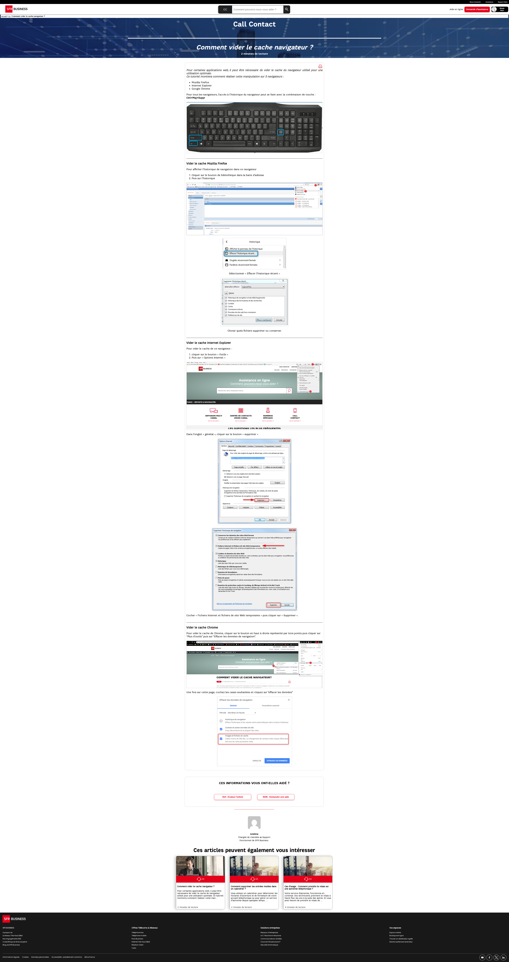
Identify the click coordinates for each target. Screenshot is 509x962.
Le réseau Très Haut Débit (13, 935)
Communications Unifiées (271, 939)
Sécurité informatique (269, 945)
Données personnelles (40, 957)
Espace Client (503, 2)
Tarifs (134, 948)
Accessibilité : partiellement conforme (67, 957)
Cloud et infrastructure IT (270, 942)
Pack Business (137, 939)
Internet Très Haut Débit (141, 942)
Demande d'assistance (477, 9)
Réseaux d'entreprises (269, 932)
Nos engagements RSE (12, 939)
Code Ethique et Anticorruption (15, 942)
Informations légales (11, 957)
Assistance (489, 2)
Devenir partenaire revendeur (401, 942)
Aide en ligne (456, 9)
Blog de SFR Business (11, 945)
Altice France (89, 957)
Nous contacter (475, 2)
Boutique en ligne (396, 935)
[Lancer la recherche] (286, 9)
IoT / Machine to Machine (271, 935)
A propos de (7, 932)
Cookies (25, 957)
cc (9, 16)
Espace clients (395, 932)
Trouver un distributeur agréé (401, 939)
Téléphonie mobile (139, 935)
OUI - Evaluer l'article (232, 797)
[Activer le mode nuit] (499, 9)
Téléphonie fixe (137, 932)
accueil (4, 16)
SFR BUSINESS (8, 927)
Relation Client (137, 945)
